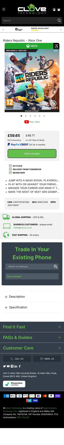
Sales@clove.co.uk (23, 227)
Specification (18, 307)
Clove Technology (13, 408)
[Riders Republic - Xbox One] (32, 77)
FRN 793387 (23, 417)
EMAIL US (49, 358)
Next (60, 29)
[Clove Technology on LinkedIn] (15, 367)
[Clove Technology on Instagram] (12, 367)
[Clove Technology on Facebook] (19, 367)
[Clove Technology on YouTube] (8, 367)
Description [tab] (17, 296)
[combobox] (29, 20)
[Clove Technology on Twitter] (4, 367)
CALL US (19, 358)
